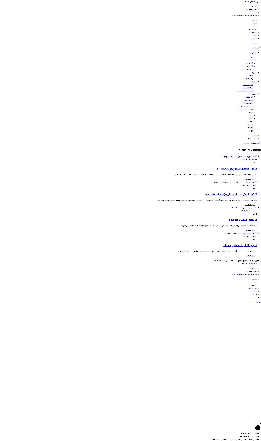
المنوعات (252, 109)
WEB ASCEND (256, 263)
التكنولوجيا (249, 124)
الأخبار (255, 60)
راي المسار (249, 78)
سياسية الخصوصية (251, 9)
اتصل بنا (254, 6)
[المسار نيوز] (257, 47)
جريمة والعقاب (248, 69)
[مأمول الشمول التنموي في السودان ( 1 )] (239, 156)
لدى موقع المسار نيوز (221, 260)
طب (251, 121)
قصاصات (250, 127)
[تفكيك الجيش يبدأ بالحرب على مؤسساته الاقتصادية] (235, 182)
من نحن (254, 12)
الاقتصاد (254, 82)
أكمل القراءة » (250, 179)
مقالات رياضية (248, 103)
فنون (251, 118)
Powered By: (246, 263)
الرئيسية (253, 57)
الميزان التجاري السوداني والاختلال (239, 245)
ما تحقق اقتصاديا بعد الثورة (243, 219)
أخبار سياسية (249, 63)
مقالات (250, 75)
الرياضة (254, 94)
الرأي (254, 72)
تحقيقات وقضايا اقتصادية (244, 90)
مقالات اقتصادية (247, 87)
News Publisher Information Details (244, 15)
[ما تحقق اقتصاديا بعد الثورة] (243, 207)
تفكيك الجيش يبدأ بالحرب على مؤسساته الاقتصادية (231, 194)
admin (255, 159)
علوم (251, 115)
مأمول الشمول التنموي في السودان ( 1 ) (236, 168)
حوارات (250, 130)
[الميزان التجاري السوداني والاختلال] (241, 233)
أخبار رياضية (249, 96)
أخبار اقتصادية (248, 66)
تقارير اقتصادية (248, 84)
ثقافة (251, 112)
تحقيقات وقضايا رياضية (245, 106)
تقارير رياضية (249, 100)
